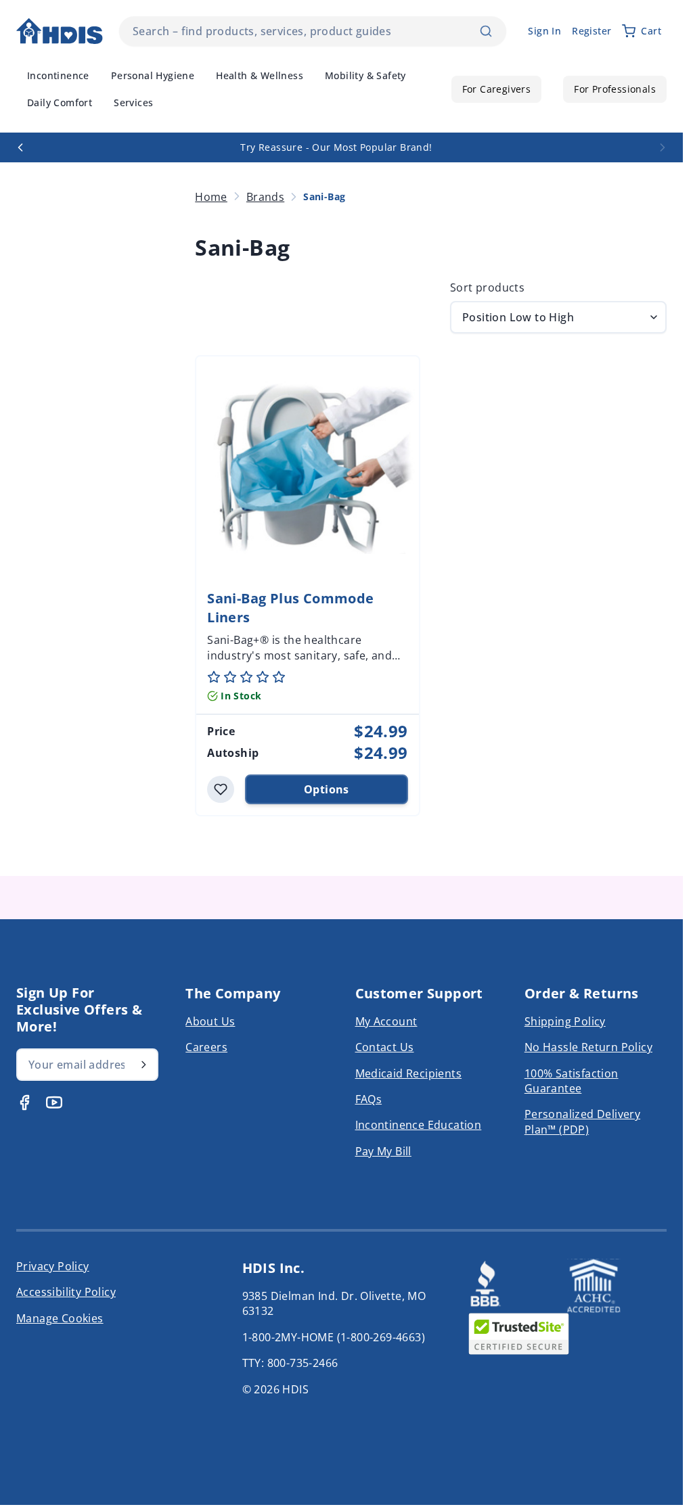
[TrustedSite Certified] (518, 1334)
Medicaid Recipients (408, 1073)
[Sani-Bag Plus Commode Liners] (307, 467)
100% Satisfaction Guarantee (571, 1081)
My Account (386, 1021)
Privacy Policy (52, 1266)
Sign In (544, 30)
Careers (206, 1047)
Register (591, 30)
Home (211, 196)
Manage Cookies (60, 1318)
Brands (265, 196)
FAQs (368, 1099)
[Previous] (20, 147)
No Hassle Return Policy (588, 1047)
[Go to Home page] (59, 31)
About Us (210, 1021)
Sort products (487, 287)
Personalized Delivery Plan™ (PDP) (582, 1121)
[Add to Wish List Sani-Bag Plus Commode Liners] (220, 789)
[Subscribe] (143, 1064)
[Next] (662, 147)
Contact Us (384, 1047)
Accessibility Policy (66, 1291)
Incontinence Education (418, 1124)
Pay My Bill (383, 1151)
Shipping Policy (565, 1021)
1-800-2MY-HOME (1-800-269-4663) (333, 1337)
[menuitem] (58, 75)
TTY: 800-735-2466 (290, 1362)
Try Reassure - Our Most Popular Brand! (336, 147)
